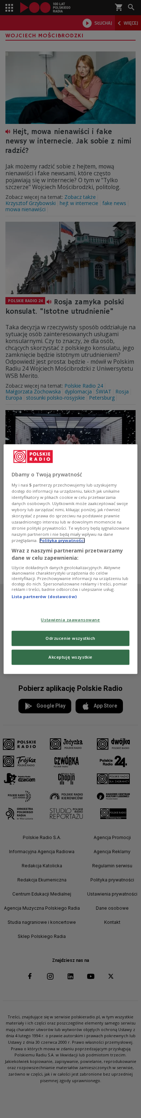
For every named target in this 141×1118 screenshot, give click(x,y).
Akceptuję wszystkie (70, 657)
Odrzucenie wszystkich (70, 638)
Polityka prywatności (62, 540)
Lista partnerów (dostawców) (44, 597)
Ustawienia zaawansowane (70, 619)
